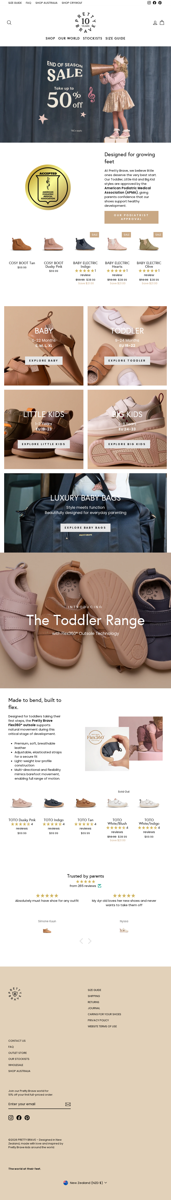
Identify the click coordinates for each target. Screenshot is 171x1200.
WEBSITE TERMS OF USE (102, 1026)
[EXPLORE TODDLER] (127, 346)
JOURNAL (94, 1008)
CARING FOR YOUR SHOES (104, 1014)
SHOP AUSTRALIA (46, 3)
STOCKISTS (92, 38)
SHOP (50, 38)
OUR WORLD (69, 38)
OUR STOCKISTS (18, 1059)
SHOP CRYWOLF (72, 3)
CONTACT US (17, 1041)
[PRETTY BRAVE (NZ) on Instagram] (10, 1117)
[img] (85, 881)
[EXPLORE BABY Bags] (85, 513)
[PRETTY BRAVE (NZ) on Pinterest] (27, 1117)
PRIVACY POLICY (98, 1020)
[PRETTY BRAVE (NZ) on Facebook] (18, 1117)
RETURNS (93, 1002)
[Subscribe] (68, 1104)
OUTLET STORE (17, 1053)
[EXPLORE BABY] (43, 346)
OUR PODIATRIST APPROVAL (131, 217)
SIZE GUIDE (15, 3)
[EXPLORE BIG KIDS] (127, 429)
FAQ (28, 3)
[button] (85, 270)
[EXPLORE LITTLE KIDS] (43, 429)
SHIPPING (94, 996)
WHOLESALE (15, 1065)
